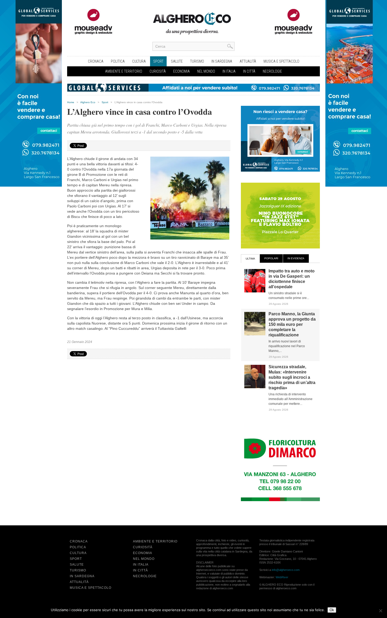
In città (249, 71)
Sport (158, 61)
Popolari (271, 258)
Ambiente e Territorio (123, 71)
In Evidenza (295, 258)
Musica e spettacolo (281, 61)
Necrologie (272, 71)
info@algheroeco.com (286, 569)
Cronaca (95, 61)
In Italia (229, 71)
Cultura (139, 61)
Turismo (197, 61)
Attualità (248, 61)
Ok (332, 610)
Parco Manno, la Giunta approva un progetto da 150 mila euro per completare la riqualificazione (292, 324)
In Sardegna (221, 61)
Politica (118, 61)
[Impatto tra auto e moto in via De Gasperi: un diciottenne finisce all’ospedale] (254, 291)
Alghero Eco (87, 102)
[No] (380, 610)
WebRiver (282, 577)
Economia (181, 71)
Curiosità (158, 71)
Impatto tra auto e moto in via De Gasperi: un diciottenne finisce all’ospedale (292, 279)
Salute (177, 61)
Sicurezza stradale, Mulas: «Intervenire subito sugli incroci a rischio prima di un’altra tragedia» (292, 377)
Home (70, 102)
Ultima (250, 258)
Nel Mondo (206, 71)
